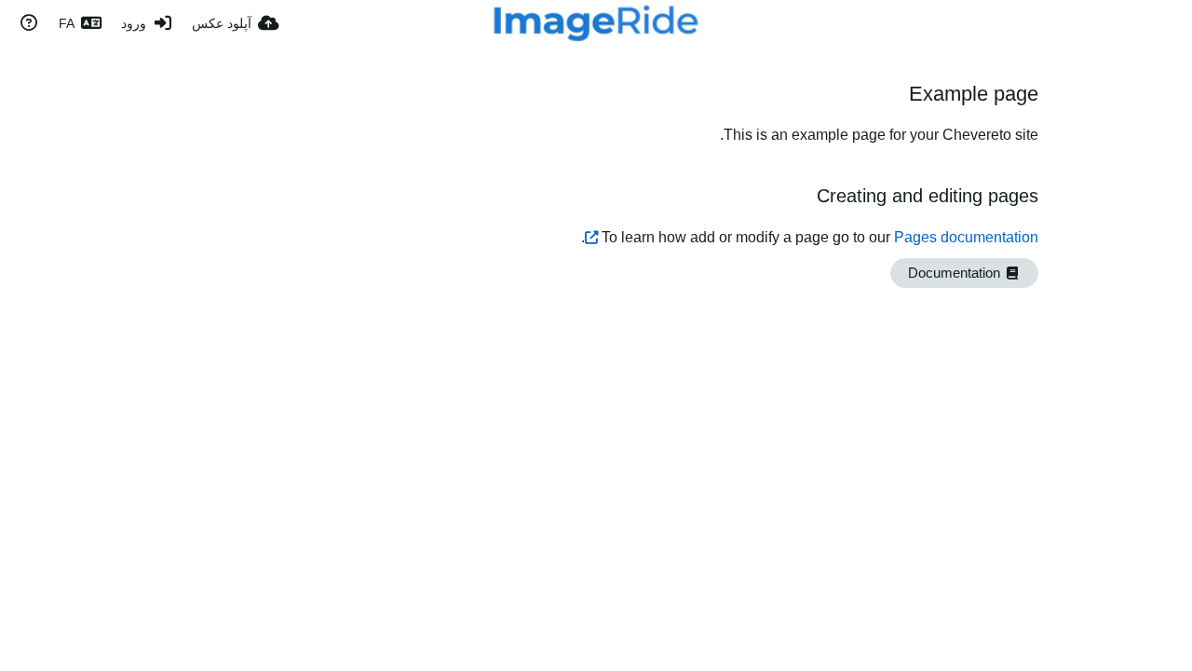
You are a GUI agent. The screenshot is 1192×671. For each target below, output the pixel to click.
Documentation (956, 273)
